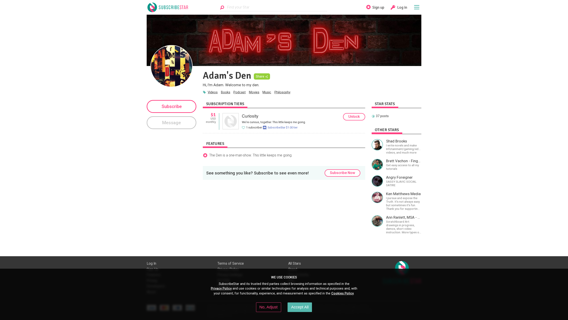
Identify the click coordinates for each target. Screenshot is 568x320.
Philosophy (282, 92)
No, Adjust (268, 307)
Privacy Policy (221, 288)
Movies (254, 92)
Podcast (239, 92)
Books (225, 92)
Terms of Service (230, 264)
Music (266, 92)
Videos (213, 92)
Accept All (300, 307)
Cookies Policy (342, 293)
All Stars (294, 264)
